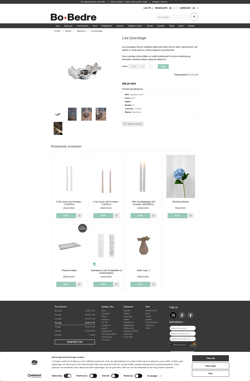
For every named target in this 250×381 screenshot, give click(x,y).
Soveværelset (151, 322)
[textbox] (172, 17)
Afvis (210, 373)
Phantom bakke (69, 270)
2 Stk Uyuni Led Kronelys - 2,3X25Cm (69, 203)
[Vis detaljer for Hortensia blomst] (180, 176)
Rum (148, 307)
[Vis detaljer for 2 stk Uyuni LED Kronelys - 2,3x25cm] (106, 176)
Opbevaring (128, 328)
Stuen (148, 328)
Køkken (149, 319)
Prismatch (106, 340)
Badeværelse (151, 310)
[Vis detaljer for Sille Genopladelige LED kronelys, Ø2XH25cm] (143, 176)
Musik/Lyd (128, 334)
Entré (148, 313)
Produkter (106, 313)
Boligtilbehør (129, 325)
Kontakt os (106, 325)
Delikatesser (129, 322)
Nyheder (105, 319)
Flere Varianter (82, 228)
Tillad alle (210, 358)
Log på (104, 328)
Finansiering (107, 337)
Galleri (126, 319)
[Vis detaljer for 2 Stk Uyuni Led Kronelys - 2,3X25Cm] (69, 176)
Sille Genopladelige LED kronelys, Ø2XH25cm (143, 203)
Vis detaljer (152, 376)
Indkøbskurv (107, 331)
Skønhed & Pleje (131, 331)
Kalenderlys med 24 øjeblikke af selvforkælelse (106, 271)
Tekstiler (127, 310)
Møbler (127, 313)
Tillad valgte (210, 366)
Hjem (104, 310)
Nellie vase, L (143, 270)
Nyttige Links (108, 307)
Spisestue (150, 325)
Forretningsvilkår (109, 334)
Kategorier (128, 307)
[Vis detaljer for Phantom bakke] (69, 245)
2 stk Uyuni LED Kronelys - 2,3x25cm (106, 203)
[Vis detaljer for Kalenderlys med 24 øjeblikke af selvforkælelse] (106, 245)
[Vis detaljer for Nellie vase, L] (143, 245)
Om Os (105, 322)
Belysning (128, 316)
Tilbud (104, 316)
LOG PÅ (147, 8)
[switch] (93, 376)
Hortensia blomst (180, 201)
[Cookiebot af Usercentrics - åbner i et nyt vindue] (34, 376)
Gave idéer (128, 337)
